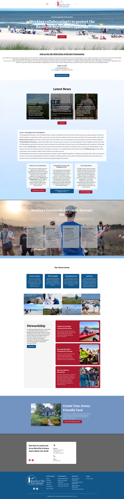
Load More (62, 123)
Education (49, 482)
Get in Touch (49, 488)
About (48, 478)
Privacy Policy (89, 478)
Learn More (31, 346)
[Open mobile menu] (47, 3)
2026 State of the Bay (38, 190)
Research (48, 484)
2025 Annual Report (86, 192)
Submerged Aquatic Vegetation (77, 482)
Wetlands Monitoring (77, 489)
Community (49, 486)
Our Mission (62, 37)
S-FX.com (74, 496)
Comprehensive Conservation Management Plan (62, 191)
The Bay (48, 480)
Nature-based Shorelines (75, 486)
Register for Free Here (62, 75)
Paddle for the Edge (63, 484)
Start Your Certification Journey (72, 421)
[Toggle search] (76, 4)
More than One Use (63, 486)
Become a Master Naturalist (62, 481)
